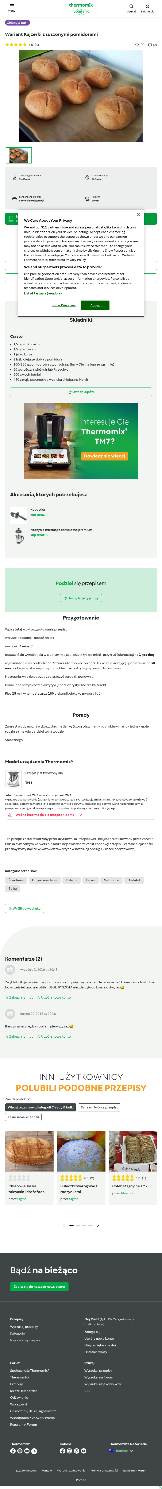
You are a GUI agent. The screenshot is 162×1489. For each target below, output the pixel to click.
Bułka (12, 889)
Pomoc (81, 1480)
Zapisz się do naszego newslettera (39, 1287)
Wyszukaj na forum (98, 1377)
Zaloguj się (92, 1332)
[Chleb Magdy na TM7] (133, 1151)
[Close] (138, 214)
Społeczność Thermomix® (30, 1371)
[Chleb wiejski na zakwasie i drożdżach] (29, 1151)
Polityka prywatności (104, 1470)
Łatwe (90, 880)
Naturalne (111, 880)
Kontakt (47, 1470)
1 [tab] (71, 1225)
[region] (81, 263)
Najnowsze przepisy (25, 1340)
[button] (12, 8)
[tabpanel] (81, 1180)
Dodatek (134, 880)
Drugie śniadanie (44, 880)
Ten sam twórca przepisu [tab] (99, 1107)
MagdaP (127, 1193)
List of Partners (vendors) (43, 293)
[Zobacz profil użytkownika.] (10, 969)
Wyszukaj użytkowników (102, 1384)
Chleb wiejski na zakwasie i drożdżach (26, 1189)
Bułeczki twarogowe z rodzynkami (78, 1189)
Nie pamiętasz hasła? (100, 1345)
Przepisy (16, 1319)
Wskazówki (18, 1404)
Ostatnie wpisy (95, 1352)
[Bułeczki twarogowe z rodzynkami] (81, 1151)
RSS (87, 1391)
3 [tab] (84, 1225)
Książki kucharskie (24, 1391)
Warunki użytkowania (71, 1470)
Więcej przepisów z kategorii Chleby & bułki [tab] (41, 1107)
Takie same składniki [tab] (23, 1117)
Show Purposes (64, 305)
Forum (15, 1363)
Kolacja (71, 880)
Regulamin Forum (23, 1425)
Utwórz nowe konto (99, 1338)
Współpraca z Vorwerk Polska (32, 1418)
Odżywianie (19, 1398)
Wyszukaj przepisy (24, 1327)
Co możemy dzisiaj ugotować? (33, 1411)
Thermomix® (20, 1377)
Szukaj (89, 1363)
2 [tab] (78, 1225)
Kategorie (17, 1333)
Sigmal (22, 1199)
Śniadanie (16, 880)
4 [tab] (90, 1225)
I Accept (95, 305)
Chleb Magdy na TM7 (130, 1186)
